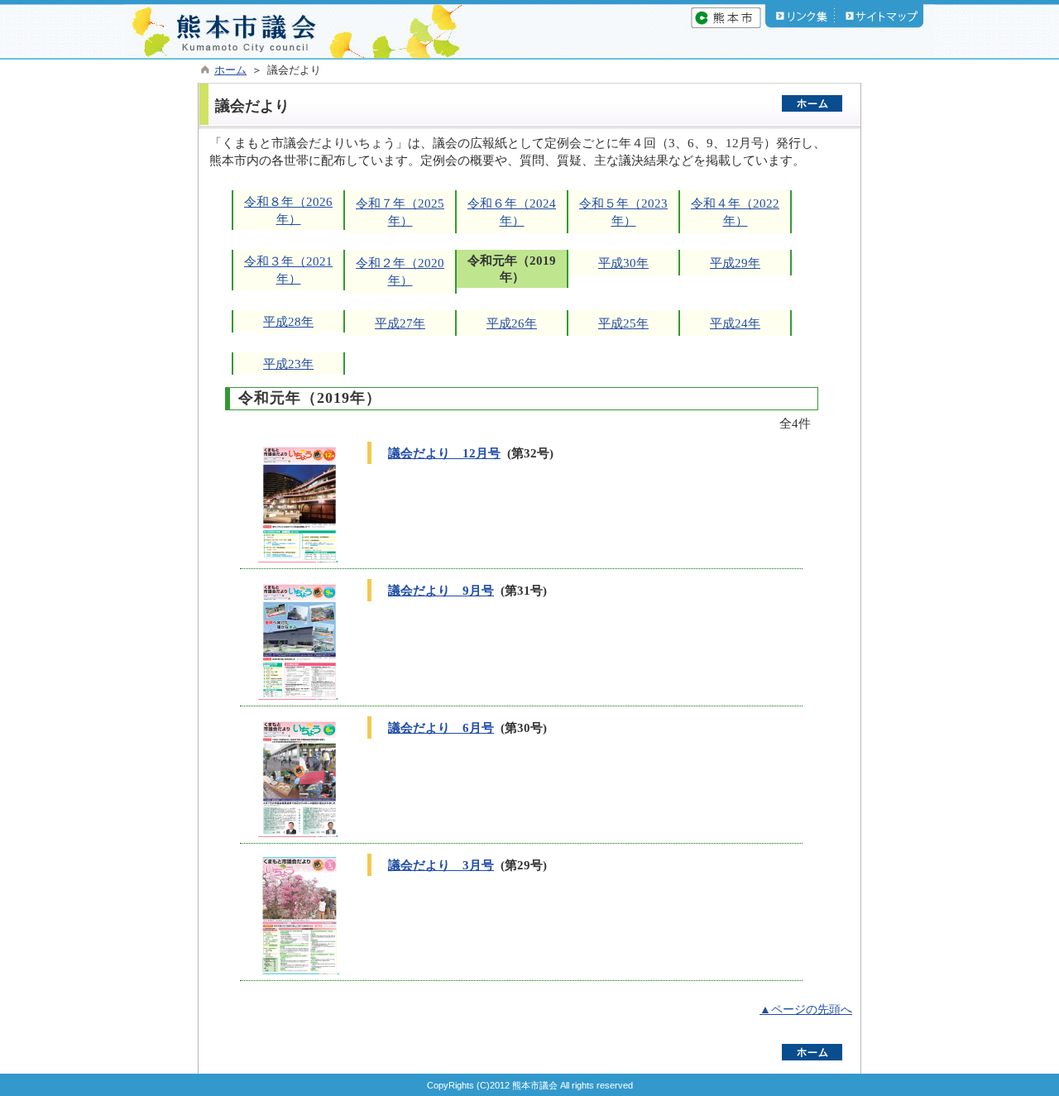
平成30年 (623, 263)
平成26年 (511, 323)
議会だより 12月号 (444, 453)
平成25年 (623, 323)
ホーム (230, 70)
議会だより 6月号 (441, 727)
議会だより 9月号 (441, 590)
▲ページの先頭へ (806, 1009)
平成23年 (288, 364)
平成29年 (735, 263)
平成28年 (288, 321)
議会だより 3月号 (441, 865)
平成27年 (400, 323)
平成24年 (735, 323)
